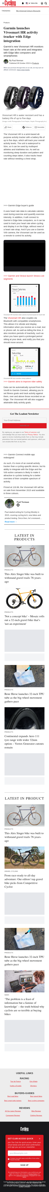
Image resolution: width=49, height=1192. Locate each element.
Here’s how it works (23, 70)
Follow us (28, 127)
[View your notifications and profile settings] (22, 3)
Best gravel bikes (36, 1096)
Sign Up (24, 1165)
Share (9, 127)
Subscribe (34, 3)
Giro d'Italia (33, 1081)
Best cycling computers (36, 1101)
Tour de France (15, 1081)
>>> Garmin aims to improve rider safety (23, 381)
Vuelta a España (15, 1086)
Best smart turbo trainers (12, 1101)
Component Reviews (13, 1115)
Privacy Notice (33, 434)
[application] (24, 254)
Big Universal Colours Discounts (28, 11)
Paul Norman (17, 61)
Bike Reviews (36, 1111)
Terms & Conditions (22, 1175)
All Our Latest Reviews (13, 1111)
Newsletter (40, 127)
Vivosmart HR (14, 318)
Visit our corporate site (34, 1183)
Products (7, 23)
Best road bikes (12, 1096)
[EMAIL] (19, 505)
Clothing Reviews (36, 1115)
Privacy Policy (33, 1174)
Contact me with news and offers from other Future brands (24, 1159)
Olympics (33, 1086)
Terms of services (30, 432)
